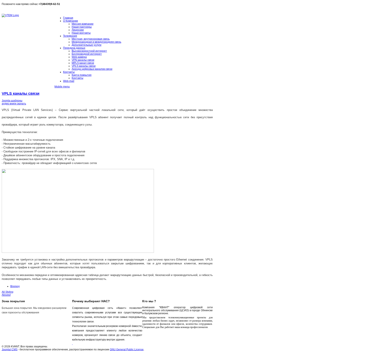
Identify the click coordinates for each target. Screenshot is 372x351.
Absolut (6, 294)
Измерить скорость (13, 9)
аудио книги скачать (14, 103)
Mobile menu (62, 86)
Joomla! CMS (9, 349)
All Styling (7, 291)
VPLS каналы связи (20, 93)
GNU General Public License (127, 349)
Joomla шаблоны (12, 100)
